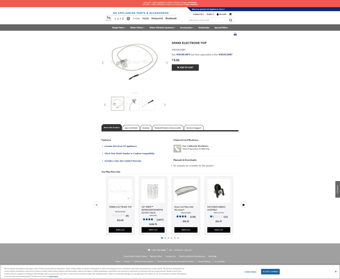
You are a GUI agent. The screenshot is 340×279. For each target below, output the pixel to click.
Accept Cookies (270, 272)
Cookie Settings (250, 272)
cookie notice (53, 276)
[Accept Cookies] (336, 271)
